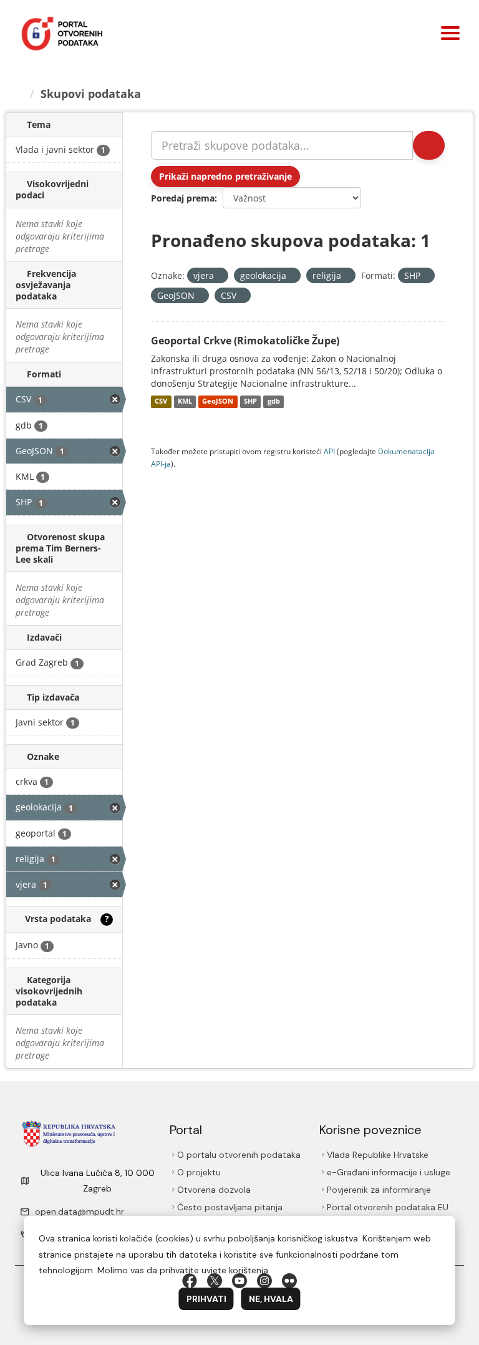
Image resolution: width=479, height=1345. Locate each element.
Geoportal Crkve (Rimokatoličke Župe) (245, 340)
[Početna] (19, 93)
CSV (161, 401)
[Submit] (429, 145)
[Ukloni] (219, 276)
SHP (250, 401)
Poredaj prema (183, 198)
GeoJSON (217, 401)
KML (185, 401)
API (329, 451)
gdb (274, 401)
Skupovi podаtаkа (91, 93)
